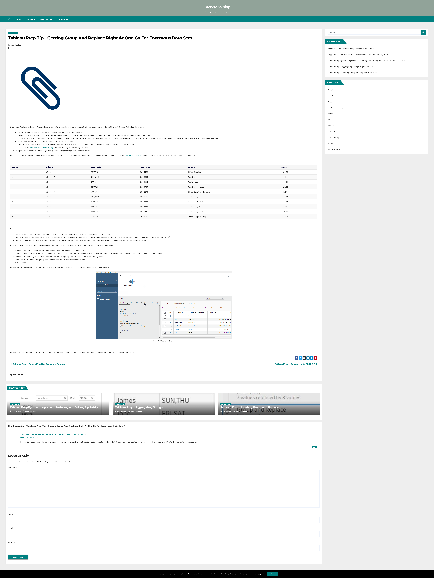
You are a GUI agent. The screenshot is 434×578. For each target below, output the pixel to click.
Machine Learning (336, 108)
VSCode (331, 144)
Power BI (332, 114)
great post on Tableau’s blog (40, 148)
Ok (272, 574)
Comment (13, 467)
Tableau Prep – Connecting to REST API (294, 364)
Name (10, 514)
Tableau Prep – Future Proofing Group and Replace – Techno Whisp (51, 434)
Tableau (30, 19)
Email (10, 528)
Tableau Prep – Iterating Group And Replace (249, 407)
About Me (63, 19)
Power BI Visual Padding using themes (345, 49)
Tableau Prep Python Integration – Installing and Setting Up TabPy (54, 407)
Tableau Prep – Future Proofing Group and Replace (38, 364)
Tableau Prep (47, 19)
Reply (314, 447)
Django (331, 90)
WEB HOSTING (334, 150)
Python (331, 126)
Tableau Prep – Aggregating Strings (138, 407)
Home (18, 19)
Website (11, 542)
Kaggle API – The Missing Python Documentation (349, 55)
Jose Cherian (16, 45)
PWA (330, 120)
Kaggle (331, 102)
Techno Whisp (217, 7)
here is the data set (134, 155)
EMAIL (330, 96)
